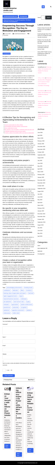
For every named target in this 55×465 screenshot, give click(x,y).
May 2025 (40, 166)
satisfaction (6, 310)
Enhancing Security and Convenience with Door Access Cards (43, 47)
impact (21, 296)
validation (28, 310)
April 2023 (40, 236)
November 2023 (41, 216)
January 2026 (41, 143)
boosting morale (28, 287)
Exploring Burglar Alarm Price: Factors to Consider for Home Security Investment (45, 35)
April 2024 (40, 202)
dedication (15, 290)
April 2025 (40, 169)
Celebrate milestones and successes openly (15, 131)
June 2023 (40, 230)
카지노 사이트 (41, 77)
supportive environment (18, 310)
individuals (23, 299)
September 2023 (41, 222)
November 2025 (41, 149)
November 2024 (41, 183)
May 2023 (40, 233)
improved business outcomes (11, 299)
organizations (14, 304)
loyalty (28, 301)
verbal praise (7, 313)
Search (39, 17)
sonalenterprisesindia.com (10, 16)
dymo (39, 245)
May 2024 (40, 199)
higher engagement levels (10, 296)
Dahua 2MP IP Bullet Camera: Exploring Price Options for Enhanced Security (45, 53)
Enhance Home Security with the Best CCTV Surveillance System (44, 29)
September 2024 (41, 188)
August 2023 (40, 225)
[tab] (43, 6)
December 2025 (41, 146)
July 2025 (40, 160)
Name (4, 337)
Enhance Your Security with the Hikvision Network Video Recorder (44, 41)
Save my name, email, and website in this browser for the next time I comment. (18, 364)
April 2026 (40, 135)
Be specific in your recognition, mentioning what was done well (19, 129)
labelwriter (40, 251)
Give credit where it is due (11, 128)
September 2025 (41, 154)
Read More (7, 446)
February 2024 (41, 208)
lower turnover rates (19, 301)
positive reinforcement (26, 304)
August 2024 (40, 191)
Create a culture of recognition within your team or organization (19, 132)
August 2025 (40, 157)
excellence (29, 290)
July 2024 (40, 194)
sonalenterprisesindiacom (20, 33)
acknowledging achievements (14, 287)
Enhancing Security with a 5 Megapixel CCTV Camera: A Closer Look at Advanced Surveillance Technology (44, 81)
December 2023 (41, 213)
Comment (5, 324)
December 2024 (41, 180)
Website (4, 354)
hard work (30, 293)
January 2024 (41, 211)
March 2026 (40, 138)
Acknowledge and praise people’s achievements (16, 126)
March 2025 (40, 171)
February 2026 (41, 141)
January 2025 (41, 177)
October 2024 (41, 185)
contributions (7, 290)
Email (4, 345)
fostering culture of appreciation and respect (15, 293)
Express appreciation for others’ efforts (14, 124)
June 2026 (40, 132)
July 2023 (40, 227)
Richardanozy (41, 90)
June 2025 (40, 163)
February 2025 (41, 174)
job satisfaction (7, 301)
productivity (15, 307)
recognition (24, 307)
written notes (16, 313)
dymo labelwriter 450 (42, 248)
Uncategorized (23, 16)
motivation (6, 304)
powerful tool (7, 307)
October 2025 (41, 152)
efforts (22, 290)
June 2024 (40, 197)
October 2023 (41, 219)
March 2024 (40, 205)
